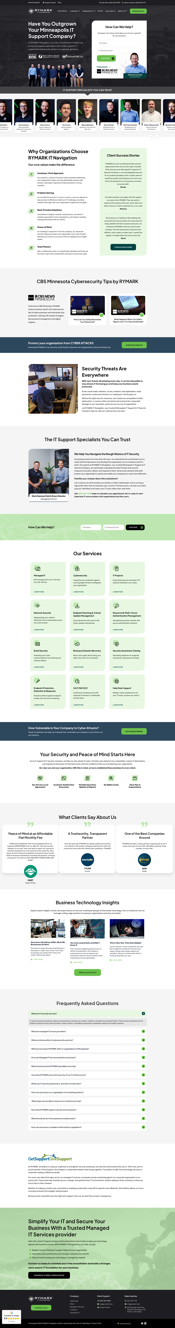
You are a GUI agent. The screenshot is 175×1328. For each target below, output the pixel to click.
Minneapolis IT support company (59, 197)
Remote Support (34, 2)
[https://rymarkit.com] (40, 11)
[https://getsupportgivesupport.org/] (50, 1158)
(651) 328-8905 (114, 3)
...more (48, 959)
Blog (59, 2)
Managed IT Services (77, 1307)
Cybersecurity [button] (87, 11)
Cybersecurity (74, 1313)
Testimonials (74, 1301)
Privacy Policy (96, 1323)
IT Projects (73, 1310)
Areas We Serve (125, 1323)
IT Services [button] (74, 11)
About (72, 1304)
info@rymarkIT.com (133, 1304)
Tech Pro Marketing (83, 1323)
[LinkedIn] (145, 1323)
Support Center (50, 3)
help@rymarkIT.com (106, 1304)
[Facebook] (142, 1323)
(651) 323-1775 (141, 3)
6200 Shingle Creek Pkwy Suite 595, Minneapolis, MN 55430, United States (136, 1310)
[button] (126, 11)
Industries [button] (109, 11)
